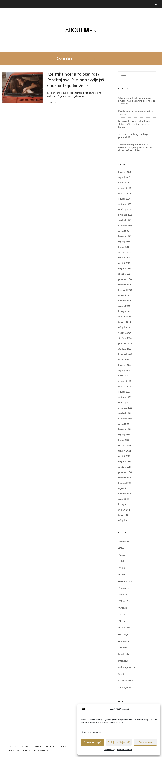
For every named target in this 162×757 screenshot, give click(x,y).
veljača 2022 (124, 461)
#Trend (122, 621)
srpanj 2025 (124, 241)
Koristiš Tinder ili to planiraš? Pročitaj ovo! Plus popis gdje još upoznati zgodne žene (75, 80)
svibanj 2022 (124, 445)
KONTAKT (23, 746)
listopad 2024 (125, 289)
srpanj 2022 (124, 434)
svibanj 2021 (124, 509)
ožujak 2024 (124, 327)
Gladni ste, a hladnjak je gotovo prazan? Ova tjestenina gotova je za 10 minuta (136, 100)
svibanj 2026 (124, 188)
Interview (123, 660)
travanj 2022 (124, 450)
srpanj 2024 (124, 306)
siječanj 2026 (124, 209)
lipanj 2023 (123, 375)
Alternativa (124, 641)
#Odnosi (122, 607)
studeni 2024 (124, 284)
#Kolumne (123, 588)
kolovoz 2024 (124, 300)
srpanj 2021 (124, 499)
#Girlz (121, 574)
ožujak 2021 (124, 520)
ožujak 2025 (124, 263)
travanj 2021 (124, 515)
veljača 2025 (124, 268)
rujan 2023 (123, 359)
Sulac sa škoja (125, 680)
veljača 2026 (124, 204)
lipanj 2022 (123, 440)
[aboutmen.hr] (81, 30)
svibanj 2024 (124, 316)
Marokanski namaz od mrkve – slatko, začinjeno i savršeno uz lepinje (134, 124)
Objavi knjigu (41, 750)
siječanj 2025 (124, 273)
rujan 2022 (123, 423)
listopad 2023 (125, 354)
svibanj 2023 (124, 381)
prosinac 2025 (125, 214)
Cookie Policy (109, 749)
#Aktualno (123, 541)
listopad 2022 (125, 418)
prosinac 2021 (125, 472)
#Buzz (121, 554)
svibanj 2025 (124, 252)
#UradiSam (124, 627)
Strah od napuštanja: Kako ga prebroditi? (133, 136)
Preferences (145, 742)
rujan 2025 (123, 230)
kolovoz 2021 (124, 493)
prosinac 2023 (125, 343)
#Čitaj (121, 568)
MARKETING (37, 746)
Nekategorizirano (127, 667)
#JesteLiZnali (125, 581)
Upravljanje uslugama (91, 732)
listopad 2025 (125, 225)
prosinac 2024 (125, 279)
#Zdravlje (123, 634)
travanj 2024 (124, 322)
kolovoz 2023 (124, 365)
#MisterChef (124, 601)
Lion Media (13, 750)
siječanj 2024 (125, 338)
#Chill (121, 561)
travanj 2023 (124, 386)
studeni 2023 (124, 348)
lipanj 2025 (123, 247)
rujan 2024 (123, 295)
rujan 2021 (123, 488)
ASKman (122, 647)
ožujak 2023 (124, 391)
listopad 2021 (125, 482)
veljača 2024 (124, 332)
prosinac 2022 (125, 407)
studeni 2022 (124, 413)
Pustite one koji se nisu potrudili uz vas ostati (136, 112)
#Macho (122, 594)
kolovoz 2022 (124, 429)
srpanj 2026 (124, 177)
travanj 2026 (124, 193)
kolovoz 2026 (124, 171)
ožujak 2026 (124, 198)
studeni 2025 (124, 220)
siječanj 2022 (124, 466)
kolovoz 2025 (124, 236)
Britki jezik (123, 654)
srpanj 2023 (124, 370)
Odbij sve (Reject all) (119, 742)
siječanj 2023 (124, 402)
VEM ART (27, 750)
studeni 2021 (124, 477)
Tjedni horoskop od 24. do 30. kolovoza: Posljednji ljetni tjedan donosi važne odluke (135, 147)
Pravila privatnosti (124, 749)
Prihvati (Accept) (92, 742)
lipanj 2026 (123, 182)
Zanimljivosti (124, 687)
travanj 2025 (124, 257)
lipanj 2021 (123, 504)
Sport (121, 674)
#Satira (122, 614)
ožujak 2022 (124, 456)
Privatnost (51, 746)
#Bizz (121, 548)
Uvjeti (64, 746)
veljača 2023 (124, 397)
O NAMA (12, 746)
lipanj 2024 (124, 311)
